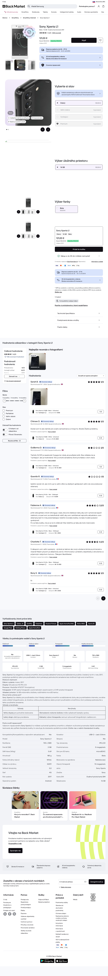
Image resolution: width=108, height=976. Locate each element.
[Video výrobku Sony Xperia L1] (19, 65)
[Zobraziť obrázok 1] (6, 129)
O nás (5, 899)
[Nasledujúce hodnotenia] (103, 598)
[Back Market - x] (14, 914)
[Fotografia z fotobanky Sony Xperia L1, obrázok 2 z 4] (31, 65)
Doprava (23, 913)
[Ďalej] (38, 211)
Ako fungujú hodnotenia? (13, 381)
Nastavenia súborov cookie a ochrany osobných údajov (62, 918)
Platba (23, 910)
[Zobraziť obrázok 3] (33, 212)
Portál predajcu (26, 907)
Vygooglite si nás (15, 843)
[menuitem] (25, 12)
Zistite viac (58, 292)
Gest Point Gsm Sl (72, 261)
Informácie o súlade (97, 261)
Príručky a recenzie (27, 925)
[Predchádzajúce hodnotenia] (98, 598)
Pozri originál (52, 431)
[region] (67, 362)
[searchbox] (53, 6)
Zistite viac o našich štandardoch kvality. (84, 728)
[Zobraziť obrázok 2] (8, 129)
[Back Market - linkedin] (5, 914)
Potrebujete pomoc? (87, 6)
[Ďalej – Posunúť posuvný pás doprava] (48, 129)
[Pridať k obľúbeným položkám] (100, 40)
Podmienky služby (62, 902)
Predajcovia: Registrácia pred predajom (26, 902)
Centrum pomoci (26, 922)
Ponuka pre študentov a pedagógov (7, 905)
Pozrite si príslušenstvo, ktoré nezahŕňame (71, 305)
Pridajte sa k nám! (9, 910)
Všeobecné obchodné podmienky (59, 907)
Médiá (75, 899)
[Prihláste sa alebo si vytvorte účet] (99, 6)
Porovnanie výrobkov (28, 928)
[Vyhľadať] (28, 6)
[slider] (4, 400)
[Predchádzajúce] (18, 211)
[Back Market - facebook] (9, 914)
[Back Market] (14, 6)
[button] (29, 32)
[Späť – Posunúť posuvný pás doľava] (42, 129)
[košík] (103, 6)
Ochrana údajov (61, 913)
